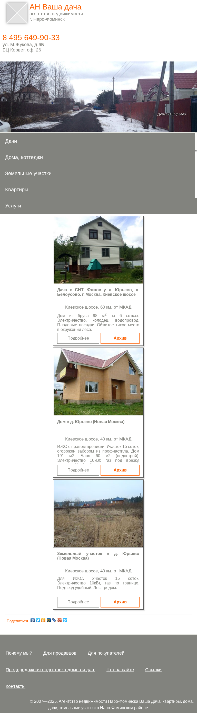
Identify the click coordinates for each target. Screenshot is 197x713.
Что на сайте (120, 669)
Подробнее (78, 338)
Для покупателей (106, 653)
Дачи (11, 141)
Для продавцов (59, 653)
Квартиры (16, 189)
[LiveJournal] (54, 620)
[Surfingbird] (65, 620)
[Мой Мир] (49, 620)
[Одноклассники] (43, 620)
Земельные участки (28, 173)
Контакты (15, 686)
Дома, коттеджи (24, 157)
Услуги (13, 205)
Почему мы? (19, 653)
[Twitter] (38, 620)
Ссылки (153, 669)
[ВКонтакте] (32, 620)
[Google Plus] (59, 620)
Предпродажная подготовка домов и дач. (50, 669)
